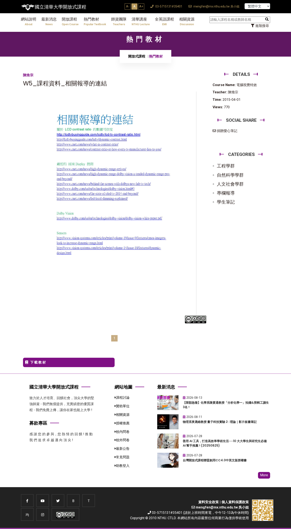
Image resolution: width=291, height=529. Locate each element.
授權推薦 (123, 423)
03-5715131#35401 (168, 6)
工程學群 (226, 166)
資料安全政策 (208, 502)
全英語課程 (164, 21)
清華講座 (141, 21)
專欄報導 (226, 193)
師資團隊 (119, 21)
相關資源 (186, 21)
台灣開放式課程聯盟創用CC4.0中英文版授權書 (215, 460)
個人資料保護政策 (235, 502)
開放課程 (70, 21)
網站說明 (28, 21)
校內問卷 (123, 432)
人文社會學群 (230, 184)
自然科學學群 (230, 175)
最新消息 (49, 21)
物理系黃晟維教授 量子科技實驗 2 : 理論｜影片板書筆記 (220, 422)
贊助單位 (123, 406)
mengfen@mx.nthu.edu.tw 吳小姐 (216, 6)
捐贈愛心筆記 (226, 131)
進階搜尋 (261, 26)
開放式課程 (136, 56)
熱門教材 (95, 21)
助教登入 (123, 466)
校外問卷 (123, 440)
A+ (141, 6)
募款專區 (38, 423)
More (264, 475)
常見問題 (123, 457)
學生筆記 (226, 202)
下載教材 (37, 362)
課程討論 (123, 398)
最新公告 (123, 449)
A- (127, 6)
